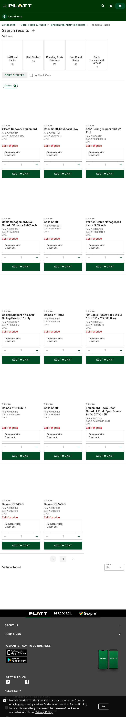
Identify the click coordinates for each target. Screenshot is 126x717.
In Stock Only (43, 75)
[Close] (14, 85)
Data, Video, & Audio (33, 24)
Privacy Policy (44, 712)
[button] (33, 30)
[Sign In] (111, 6)
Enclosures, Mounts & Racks (68, 24)
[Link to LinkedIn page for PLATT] (15, 682)
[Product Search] (103, 6)
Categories (8, 24)
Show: (109, 564)
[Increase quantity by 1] (37, 165)
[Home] (21, 6)
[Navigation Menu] (5, 6)
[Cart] (120, 6)
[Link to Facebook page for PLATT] (34, 682)
